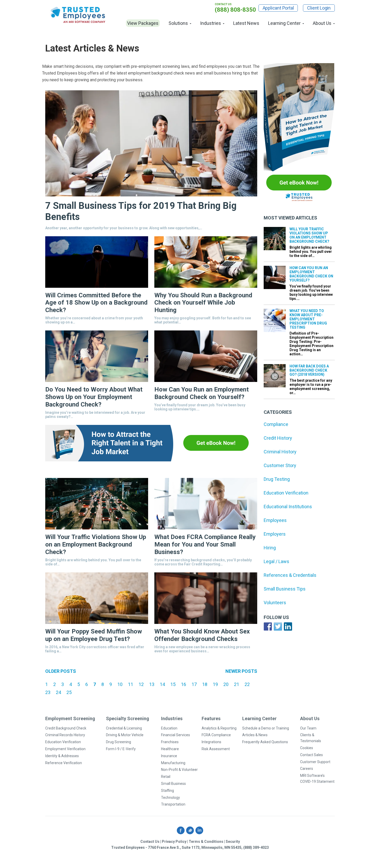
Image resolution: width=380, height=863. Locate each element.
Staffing (167, 790)
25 (69, 692)
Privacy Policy (174, 841)
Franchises (170, 742)
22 (247, 684)
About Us (322, 23)
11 (130, 684)
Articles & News (255, 735)
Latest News (246, 23)
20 (226, 684)
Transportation (173, 804)
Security (233, 841)
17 (194, 684)
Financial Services (175, 735)
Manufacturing (173, 763)
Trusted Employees (78, 15)
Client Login (319, 8)
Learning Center (284, 23)
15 (173, 684)
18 (204, 684)
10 (120, 684)
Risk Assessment (216, 749)
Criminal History (280, 451)
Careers (306, 768)
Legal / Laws (276, 561)
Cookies (306, 748)
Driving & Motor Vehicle (124, 735)
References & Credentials (290, 575)
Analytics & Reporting (219, 728)
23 (47, 692)
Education (169, 728)
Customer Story (280, 465)
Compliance (276, 424)
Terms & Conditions (206, 841)
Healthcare (170, 749)
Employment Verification (65, 749)
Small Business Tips (285, 589)
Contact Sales (311, 755)
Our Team (308, 728)
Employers (275, 534)
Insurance (169, 756)
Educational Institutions (288, 506)
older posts (60, 671)
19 (215, 684)
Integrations (211, 742)
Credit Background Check (65, 728)
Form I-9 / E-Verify (121, 749)
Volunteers (275, 602)
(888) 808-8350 (235, 9)
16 (183, 684)
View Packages (142, 23)
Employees (275, 520)
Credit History (278, 438)
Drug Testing (277, 479)
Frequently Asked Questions (265, 742)
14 (162, 684)
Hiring (270, 547)
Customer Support (315, 762)
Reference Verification (63, 763)
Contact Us (149, 841)
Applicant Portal (278, 8)
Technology (170, 797)
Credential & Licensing (124, 728)
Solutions (178, 23)
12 (141, 684)
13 (151, 684)
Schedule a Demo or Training (265, 728)
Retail (165, 777)
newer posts (241, 671)
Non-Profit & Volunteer (179, 770)
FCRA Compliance (216, 735)
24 (58, 692)
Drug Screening (118, 742)
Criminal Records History (65, 735)
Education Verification (286, 493)
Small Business (173, 783)
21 (236, 684)
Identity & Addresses (62, 756)
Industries (210, 23)
